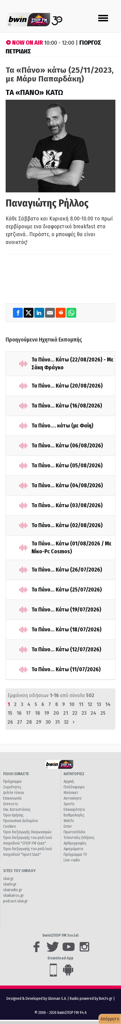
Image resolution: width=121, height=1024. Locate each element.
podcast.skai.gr (15, 901)
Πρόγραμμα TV (75, 854)
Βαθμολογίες (74, 815)
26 (10, 722)
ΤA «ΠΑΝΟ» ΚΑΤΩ (34, 92)
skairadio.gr (12, 890)
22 (74, 713)
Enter (68, 826)
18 (37, 713)
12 (90, 704)
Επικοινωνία (12, 798)
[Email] (50, 312)
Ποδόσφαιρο (74, 787)
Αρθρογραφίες (75, 843)
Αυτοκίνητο (73, 798)
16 (19, 713)
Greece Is (10, 804)
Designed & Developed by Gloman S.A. (36, 998)
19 (46, 713)
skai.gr (8, 878)
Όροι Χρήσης (13, 815)
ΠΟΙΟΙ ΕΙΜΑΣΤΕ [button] (16, 774)
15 (10, 713)
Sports (69, 804)
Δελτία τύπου (13, 792)
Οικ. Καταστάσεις (17, 809)
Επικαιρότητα (74, 809)
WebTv (69, 820)
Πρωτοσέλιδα (74, 832)
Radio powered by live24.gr (91, 998)
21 (65, 713)
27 (19, 722)
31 (57, 722)
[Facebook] (18, 312)
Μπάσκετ (71, 792)
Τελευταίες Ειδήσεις (79, 837)
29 (38, 722)
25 (103, 713)
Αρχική (69, 781)
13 (99, 704)
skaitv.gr (10, 884)
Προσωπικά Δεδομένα (20, 820)
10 (72, 704)
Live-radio (72, 860)
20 (56, 713)
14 (108, 704)
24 (93, 713)
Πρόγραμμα (12, 781)
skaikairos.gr (13, 895)
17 (28, 713)
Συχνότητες (12, 787)
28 (29, 722)
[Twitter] (29, 312)
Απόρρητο (109, 1018)
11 (81, 704)
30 (48, 722)
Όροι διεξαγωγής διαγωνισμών (27, 832)
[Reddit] (61, 312)
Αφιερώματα (73, 848)
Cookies (9, 826)
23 (84, 713)
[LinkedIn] (39, 312)
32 (66, 722)
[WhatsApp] (71, 312)
